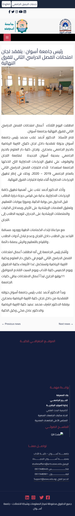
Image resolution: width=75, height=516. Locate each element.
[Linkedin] (27, 497)
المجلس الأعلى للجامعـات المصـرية (51, 420)
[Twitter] (41, 497)
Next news (66, 323)
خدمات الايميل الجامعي (24, 4)
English (6, 4)
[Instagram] (33, 497)
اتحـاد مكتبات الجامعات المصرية (53, 415)
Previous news (11, 323)
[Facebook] (48, 497)
